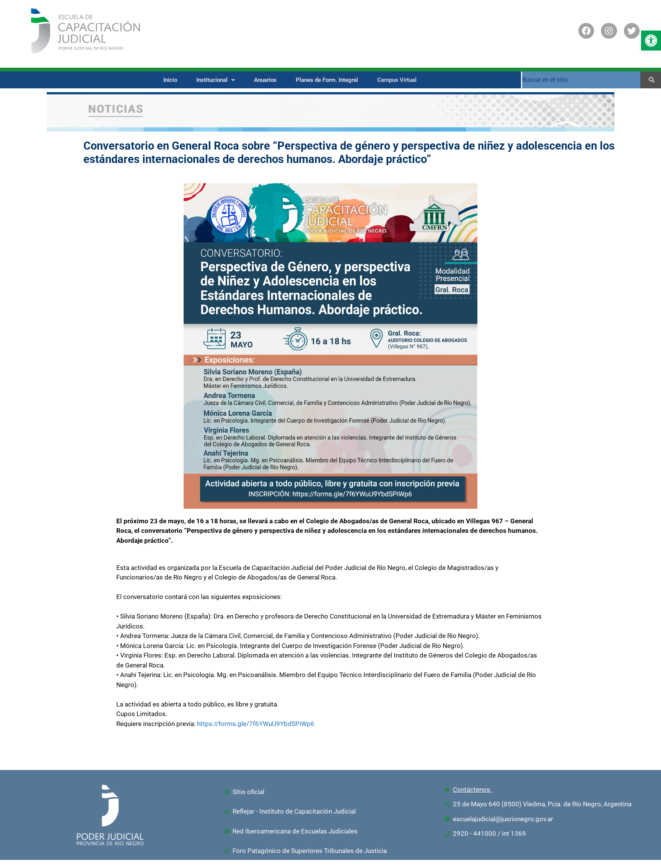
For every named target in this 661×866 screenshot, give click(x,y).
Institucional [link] (212, 80)
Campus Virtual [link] (397, 80)
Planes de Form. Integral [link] (327, 80)
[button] (215, 80)
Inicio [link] (170, 80)
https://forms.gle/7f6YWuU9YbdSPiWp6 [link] (255, 724)
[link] (651, 40)
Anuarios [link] (265, 80)
